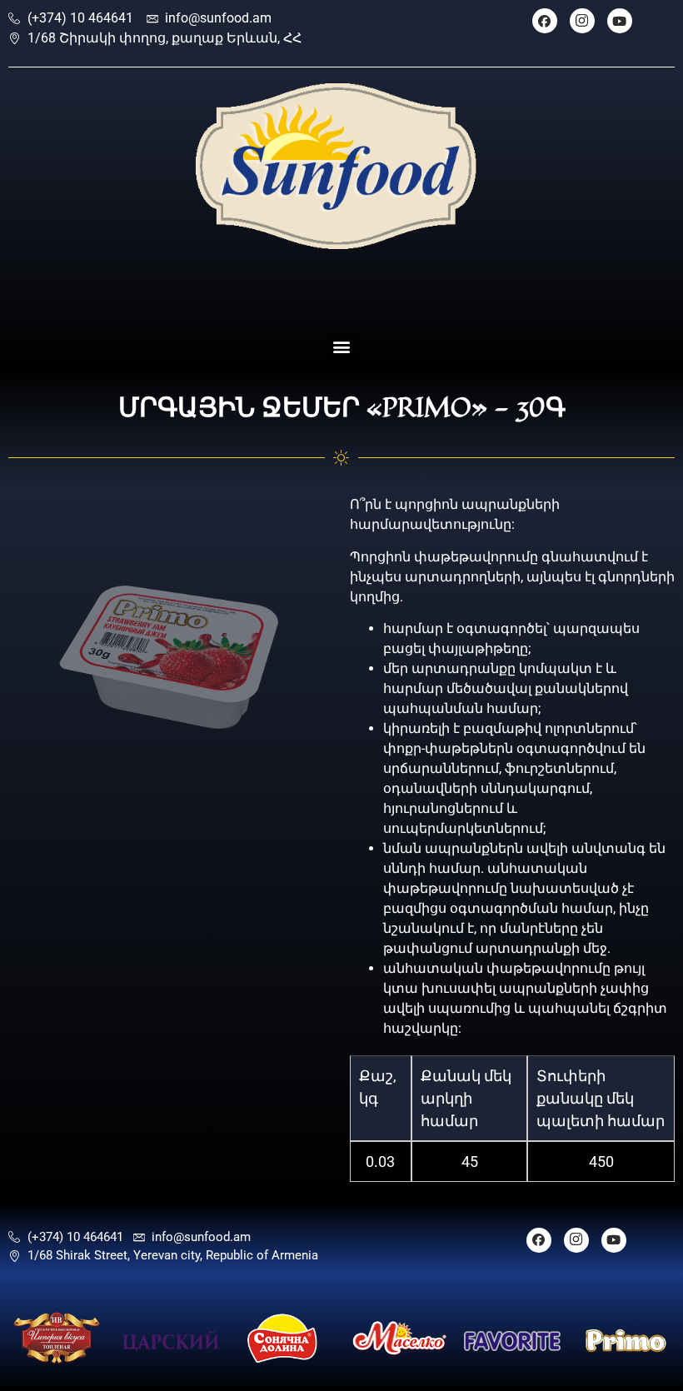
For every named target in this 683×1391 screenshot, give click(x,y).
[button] (342, 346)
